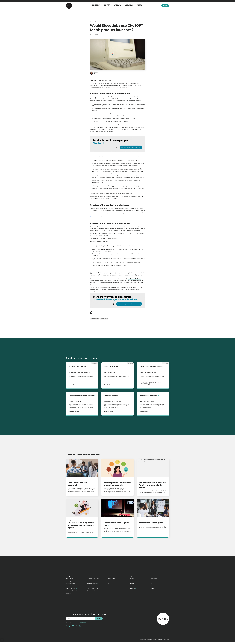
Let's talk (165, 5)
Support (160, 0)
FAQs (152, 583)
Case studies (132, 588)
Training (68, 576)
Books (109, 581)
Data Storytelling (69, 578)
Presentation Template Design (93, 578)
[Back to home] (163, 618)
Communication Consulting (92, 590)
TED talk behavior (118, 233)
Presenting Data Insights (71, 588)
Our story (132, 578)
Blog (96, 21)
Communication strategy (95, 318)
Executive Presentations (92, 583)
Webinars (110, 586)
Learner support (154, 581)
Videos (109, 583)
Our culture (132, 583)
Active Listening (69, 593)
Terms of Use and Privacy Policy (146, 639)
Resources (92, 21)
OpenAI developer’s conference (112, 85)
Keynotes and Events (91, 586)
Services (89, 576)
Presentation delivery (104, 318)
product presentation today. (102, 274)
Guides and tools (111, 578)
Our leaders (132, 586)
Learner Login (166, 0)
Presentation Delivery (70, 583)
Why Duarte (133, 576)
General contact (154, 578)
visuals (94, 208)
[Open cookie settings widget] (2, 639)
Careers (155, 0)
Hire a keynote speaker (155, 586)
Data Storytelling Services (92, 588)
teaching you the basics (134, 278)
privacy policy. (83, 622)
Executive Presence (70, 586)
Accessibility (160, 639)
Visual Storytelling (69, 581)
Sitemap (154, 639)
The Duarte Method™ (134, 581)
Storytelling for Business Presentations (74, 590)
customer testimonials (113, 108)
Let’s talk (153, 576)
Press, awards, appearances (135, 590)
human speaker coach (103, 249)
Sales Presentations (91, 581)
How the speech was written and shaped (101, 97)
